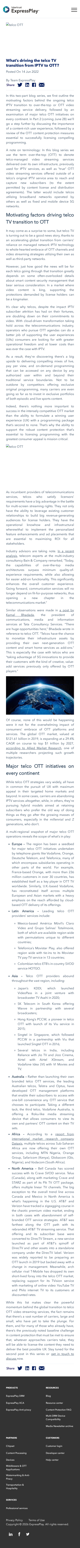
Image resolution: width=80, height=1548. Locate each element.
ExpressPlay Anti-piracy (18, 1409)
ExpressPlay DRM (15, 1396)
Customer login (54, 1446)
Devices (10, 1460)
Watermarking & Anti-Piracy (18, 1477)
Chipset (10, 1446)
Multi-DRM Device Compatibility (55, 1417)
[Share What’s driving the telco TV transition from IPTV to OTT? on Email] (41, 85)
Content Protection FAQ (58, 1409)
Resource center (54, 1403)
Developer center (55, 1453)
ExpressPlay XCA (15, 1403)
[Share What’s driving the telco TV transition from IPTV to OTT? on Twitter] (19, 85)
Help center (52, 1460)
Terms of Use (37, 1520)
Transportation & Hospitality (15, 1486)
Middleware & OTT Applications (16, 1468)
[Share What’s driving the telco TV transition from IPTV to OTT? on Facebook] (34, 85)
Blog (48, 1396)
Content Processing (16, 1453)
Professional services (17, 1508)
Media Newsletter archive (59, 1426)
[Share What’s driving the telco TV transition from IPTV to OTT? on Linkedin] (27, 85)
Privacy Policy (14, 1520)
